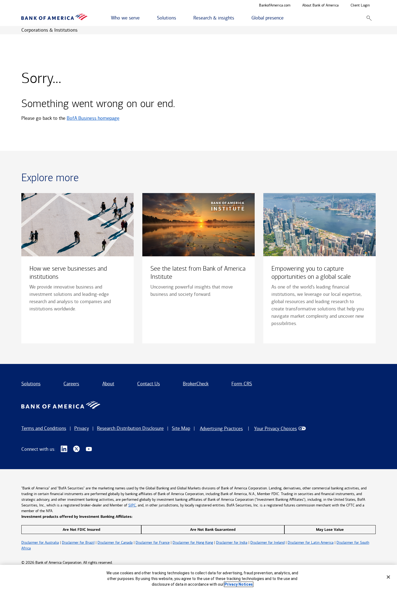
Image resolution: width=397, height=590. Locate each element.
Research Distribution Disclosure (130, 428)
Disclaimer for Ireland (267, 542)
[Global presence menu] (286, 18)
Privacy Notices (238, 584)
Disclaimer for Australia (40, 542)
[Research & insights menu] (237, 18)
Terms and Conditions (43, 428)
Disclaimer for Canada (115, 542)
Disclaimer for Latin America (311, 542)
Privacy (81, 428)
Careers (71, 384)
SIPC (132, 505)
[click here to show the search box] (369, 18)
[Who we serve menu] (142, 18)
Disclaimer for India (231, 542)
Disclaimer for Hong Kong (193, 542)
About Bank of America (320, 6)
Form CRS (241, 384)
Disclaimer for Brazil (78, 542)
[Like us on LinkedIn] (64, 449)
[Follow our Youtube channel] (89, 449)
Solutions (31, 384)
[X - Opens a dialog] (76, 449)
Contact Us (148, 384)
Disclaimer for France (153, 542)
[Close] (388, 577)
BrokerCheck (195, 384)
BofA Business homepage (93, 118)
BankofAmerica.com (274, 6)
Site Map (181, 428)
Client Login (360, 6)
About (108, 384)
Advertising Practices (221, 429)
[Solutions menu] (179, 18)
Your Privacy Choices (275, 429)
